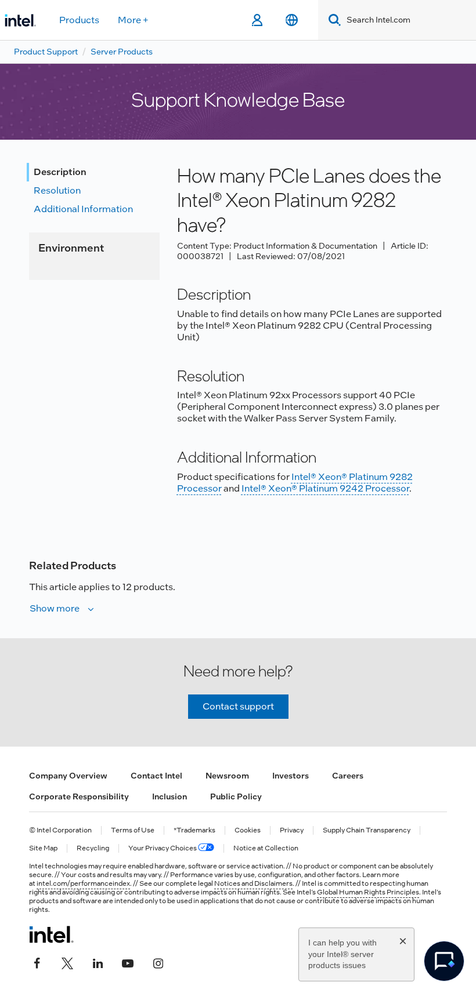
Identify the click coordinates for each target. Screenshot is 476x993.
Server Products (122, 51)
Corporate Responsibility (79, 796)
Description (60, 172)
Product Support (46, 51)
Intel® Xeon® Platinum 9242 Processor (325, 488)
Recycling (93, 848)
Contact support (238, 706)
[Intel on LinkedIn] (97, 962)
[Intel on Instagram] (158, 962)
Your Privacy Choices (163, 848)
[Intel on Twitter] (67, 962)
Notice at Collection (265, 848)
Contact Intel (156, 775)
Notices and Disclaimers (253, 883)
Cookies (248, 830)
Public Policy (236, 796)
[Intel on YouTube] (128, 962)
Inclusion (169, 796)
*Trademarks (194, 830)
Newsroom (227, 775)
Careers (347, 775)
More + (133, 20)
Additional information (83, 209)
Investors (290, 775)
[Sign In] (257, 20)
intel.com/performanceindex (83, 883)
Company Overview (68, 775)
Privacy (292, 830)
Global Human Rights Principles (368, 892)
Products (79, 20)
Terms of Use (132, 830)
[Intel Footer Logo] (51, 934)
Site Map (43, 848)
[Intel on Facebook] (37, 962)
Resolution (57, 190)
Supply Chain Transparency (366, 830)
